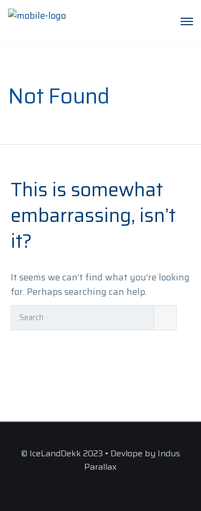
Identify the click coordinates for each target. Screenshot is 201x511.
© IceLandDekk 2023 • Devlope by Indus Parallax (100, 460)
